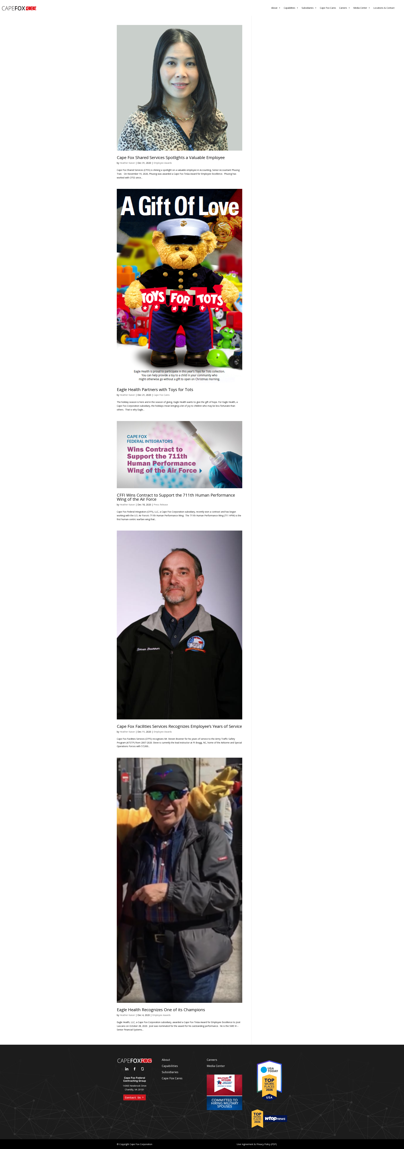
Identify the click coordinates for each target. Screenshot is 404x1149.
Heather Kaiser (127, 162)
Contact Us (133, 1097)
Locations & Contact (384, 7)
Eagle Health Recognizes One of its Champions (161, 1009)
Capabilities (289, 7)
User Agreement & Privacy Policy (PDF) (257, 1144)
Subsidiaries (308, 7)
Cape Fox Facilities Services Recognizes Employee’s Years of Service (179, 726)
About (274, 7)
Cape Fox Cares (328, 7)
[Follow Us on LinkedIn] (126, 1069)
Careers (343, 7)
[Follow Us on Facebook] (134, 1069)
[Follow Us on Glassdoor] (142, 1069)
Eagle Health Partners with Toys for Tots (155, 389)
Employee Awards (163, 162)
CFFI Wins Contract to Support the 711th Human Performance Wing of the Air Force (176, 497)
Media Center (360, 7)
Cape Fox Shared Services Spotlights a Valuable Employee (171, 157)
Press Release (161, 504)
